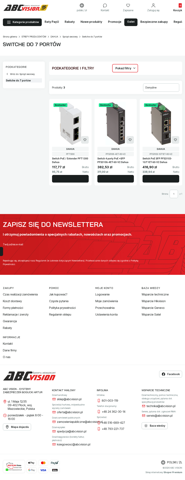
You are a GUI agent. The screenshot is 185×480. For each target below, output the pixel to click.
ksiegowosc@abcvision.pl (73, 444)
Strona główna (10, 36)
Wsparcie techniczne (155, 294)
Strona (165, 194)
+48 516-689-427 (113, 422)
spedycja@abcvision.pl (71, 431)
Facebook (173, 374)
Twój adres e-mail (13, 244)
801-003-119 (110, 400)
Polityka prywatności (62, 308)
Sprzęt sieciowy (70, 36)
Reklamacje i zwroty (16, 314)
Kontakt (8, 343)
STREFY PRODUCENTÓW (33, 36)
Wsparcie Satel (151, 314)
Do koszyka (70, 179)
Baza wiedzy (157, 425)
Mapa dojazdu (20, 426)
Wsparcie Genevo (153, 308)
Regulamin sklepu (60, 314)
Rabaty (7, 328)
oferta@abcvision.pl (70, 412)
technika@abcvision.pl (161, 406)
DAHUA (54, 36)
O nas (6, 357)
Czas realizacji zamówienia (20, 294)
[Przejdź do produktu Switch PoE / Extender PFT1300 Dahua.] (70, 123)
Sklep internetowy (163, 472)
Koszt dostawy (12, 301)
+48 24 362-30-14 (113, 411)
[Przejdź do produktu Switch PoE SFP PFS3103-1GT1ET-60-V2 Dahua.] (161, 123)
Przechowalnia (105, 308)
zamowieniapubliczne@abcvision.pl (80, 422)
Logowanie (102, 294)
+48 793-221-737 (113, 429)
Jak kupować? (58, 294)
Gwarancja (10, 321)
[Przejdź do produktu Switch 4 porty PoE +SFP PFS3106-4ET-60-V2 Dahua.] (115, 123)
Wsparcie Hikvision (154, 301)
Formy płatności (13, 308)
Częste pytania (58, 301)
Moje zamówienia (106, 301)
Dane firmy (10, 350)
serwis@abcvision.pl (160, 415)
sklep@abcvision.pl (69, 399)
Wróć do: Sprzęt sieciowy (22, 74)
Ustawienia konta (106, 314)
